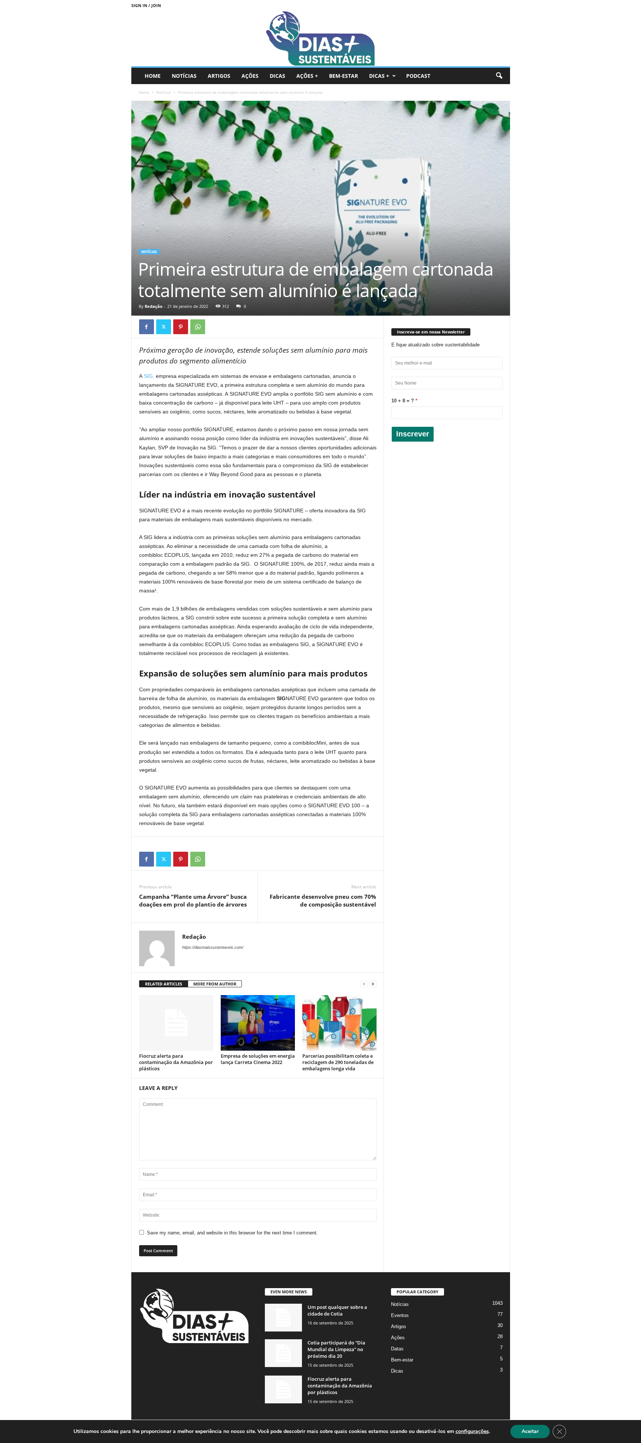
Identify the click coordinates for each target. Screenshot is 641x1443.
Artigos (219, 75)
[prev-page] (364, 984)
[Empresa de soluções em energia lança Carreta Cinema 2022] (258, 1023)
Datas (397, 1348)
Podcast (418, 75)
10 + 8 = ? (402, 400)
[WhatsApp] (197, 326)
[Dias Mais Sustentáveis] (320, 38)
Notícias (184, 75)
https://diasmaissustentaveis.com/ (212, 947)
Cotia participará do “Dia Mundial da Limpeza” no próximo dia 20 (336, 1349)
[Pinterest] (180, 326)
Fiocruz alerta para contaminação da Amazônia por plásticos (176, 1062)
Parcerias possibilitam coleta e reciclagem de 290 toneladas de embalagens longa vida (338, 1062)
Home (153, 75)
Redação (153, 306)
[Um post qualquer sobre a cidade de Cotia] (283, 1317)
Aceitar (530, 1431)
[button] (499, 76)
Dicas (277, 75)
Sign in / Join (146, 5)
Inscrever (412, 434)
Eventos (400, 1315)
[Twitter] (163, 326)
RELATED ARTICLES (163, 984)
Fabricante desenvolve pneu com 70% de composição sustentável (323, 900)
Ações (250, 75)
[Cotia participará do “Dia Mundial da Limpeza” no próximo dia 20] (283, 1353)
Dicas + (379, 75)
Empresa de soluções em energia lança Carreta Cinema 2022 (258, 1059)
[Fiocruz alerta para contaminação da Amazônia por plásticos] (176, 1023)
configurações (472, 1431)
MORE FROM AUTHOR (214, 984)
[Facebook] (146, 326)
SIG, (149, 376)
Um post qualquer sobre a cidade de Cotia (337, 1310)
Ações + (307, 75)
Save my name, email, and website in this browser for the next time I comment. (232, 1233)
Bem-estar (343, 75)
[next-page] (373, 984)
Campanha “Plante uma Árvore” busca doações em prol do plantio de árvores (193, 900)
